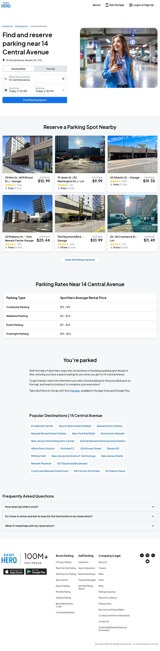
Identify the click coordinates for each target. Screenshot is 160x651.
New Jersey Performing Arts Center (52, 441)
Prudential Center (42, 426)
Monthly (51, 68)
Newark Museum (41, 463)
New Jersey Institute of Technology (74, 456)
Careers (102, 568)
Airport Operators (86, 568)
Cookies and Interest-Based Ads (114, 615)
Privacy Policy (105, 604)
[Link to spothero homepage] (9, 558)
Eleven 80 (113, 448)
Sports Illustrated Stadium (75, 426)
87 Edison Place (115, 471)
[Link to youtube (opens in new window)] (147, 562)
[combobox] (34, 78)
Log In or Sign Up (143, 5)
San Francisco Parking (66, 574)
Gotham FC (67, 448)
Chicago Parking (63, 562)
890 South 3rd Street (87, 471)
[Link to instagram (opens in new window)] (147, 556)
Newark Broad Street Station (49, 433)
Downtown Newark (113, 433)
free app (74, 390)
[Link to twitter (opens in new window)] (153, 556)
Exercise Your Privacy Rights (111, 609)
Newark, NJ (7, 26)
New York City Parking (66, 568)
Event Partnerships (87, 574)
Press (101, 580)
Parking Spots (21, 26)
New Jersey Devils (112, 456)
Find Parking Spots (34, 100)
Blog (101, 586)
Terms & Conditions (108, 598)
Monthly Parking (63, 592)
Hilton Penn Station (43, 448)
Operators (83, 562)
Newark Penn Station (110, 426)
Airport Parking (63, 586)
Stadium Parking (63, 598)
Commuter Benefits (65, 612)
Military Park (38, 456)
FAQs (101, 574)
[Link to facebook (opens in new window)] (142, 556)
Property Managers (87, 580)
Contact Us (104, 621)
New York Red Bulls (83, 433)
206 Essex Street (90, 448)
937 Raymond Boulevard (72, 463)
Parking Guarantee (107, 592)
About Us (103, 562)
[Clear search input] (63, 79)
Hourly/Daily (19, 68)
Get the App (116, 5)
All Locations (62, 580)
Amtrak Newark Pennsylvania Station (102, 441)
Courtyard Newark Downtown (49, 471)
